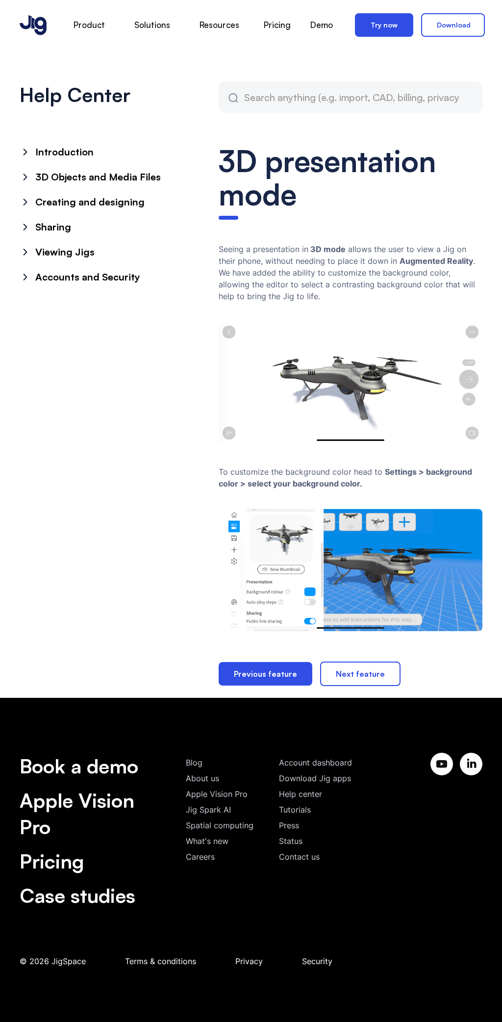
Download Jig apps (315, 778)
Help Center (75, 94)
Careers (200, 857)
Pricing (52, 861)
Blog (194, 762)
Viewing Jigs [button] (65, 252)
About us (202, 778)
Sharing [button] (53, 227)
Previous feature (265, 674)
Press (289, 825)
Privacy (249, 961)
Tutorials (295, 810)
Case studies (77, 895)
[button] (89, 25)
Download (454, 25)
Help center (300, 794)
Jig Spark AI (208, 810)
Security (317, 961)
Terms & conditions (160, 961)
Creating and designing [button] (90, 202)
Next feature (360, 674)
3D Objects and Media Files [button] (98, 177)
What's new (207, 841)
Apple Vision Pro (77, 813)
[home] (33, 25)
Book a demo (79, 766)
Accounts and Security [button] (87, 277)
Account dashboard (315, 762)
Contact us (299, 857)
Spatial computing (219, 825)
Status (290, 841)
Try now (384, 25)
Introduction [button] (64, 152)
